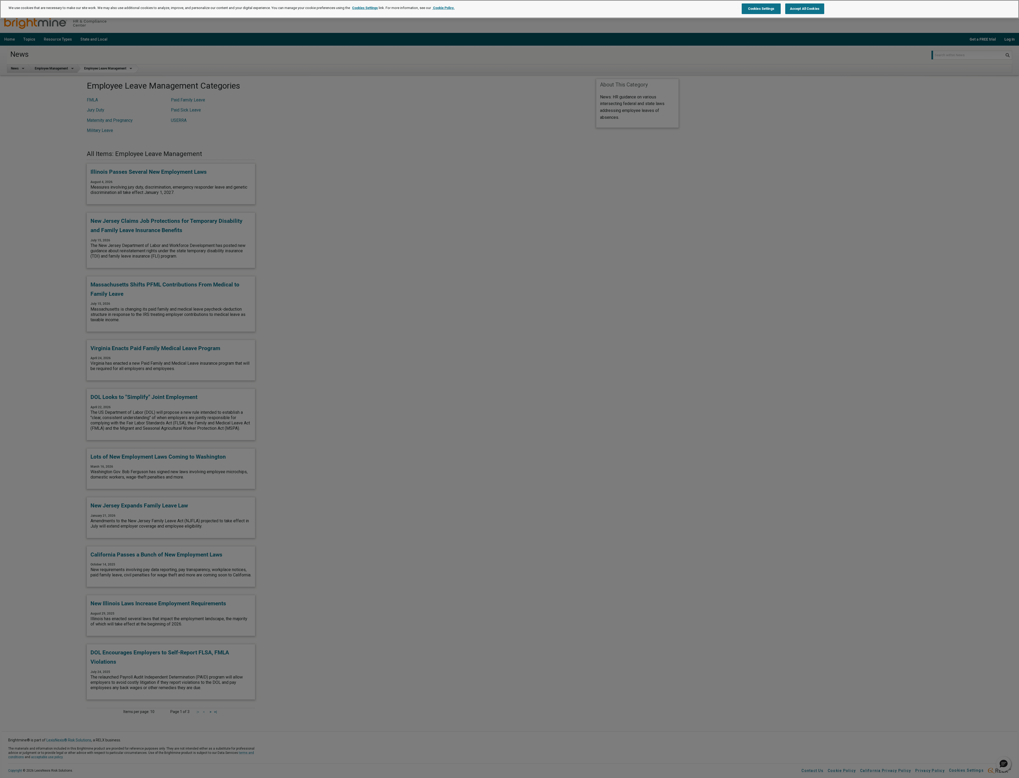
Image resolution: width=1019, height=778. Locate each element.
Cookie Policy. (443, 8)
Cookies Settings (365, 8)
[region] (509, 9)
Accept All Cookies (804, 9)
